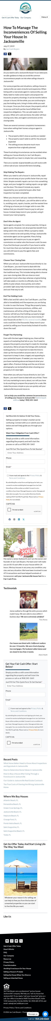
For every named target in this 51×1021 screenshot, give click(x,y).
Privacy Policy (35, 475)
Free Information (10, 965)
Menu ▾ (45, 17)
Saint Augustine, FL (11, 827)
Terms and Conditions (17, 478)
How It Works (9, 949)
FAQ (5, 952)
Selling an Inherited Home (13, 978)
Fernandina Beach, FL (12, 804)
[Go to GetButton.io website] (45, 1018)
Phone (8, 458)
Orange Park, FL (10, 819)
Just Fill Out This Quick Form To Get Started (24, 449)
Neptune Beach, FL (11, 815)
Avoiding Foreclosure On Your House (17, 968)
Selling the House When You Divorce (17, 975)
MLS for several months (31, 319)
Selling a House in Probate (13, 972)
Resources (7, 959)
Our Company (26, 18)
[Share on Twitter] (9, 54)
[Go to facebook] (45, 1014)
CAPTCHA (10, 504)
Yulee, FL (7, 835)
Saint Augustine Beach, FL (14, 831)
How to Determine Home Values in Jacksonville (23, 770)
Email (9, 467)
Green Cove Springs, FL (13, 808)
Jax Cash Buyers (12, 49)
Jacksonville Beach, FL (12, 812)
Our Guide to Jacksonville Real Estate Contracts (23, 780)
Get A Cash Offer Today (10, 18)
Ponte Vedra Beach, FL (13, 823)
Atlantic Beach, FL (11, 800)
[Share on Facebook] (5, 54)
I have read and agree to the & (25, 476)
